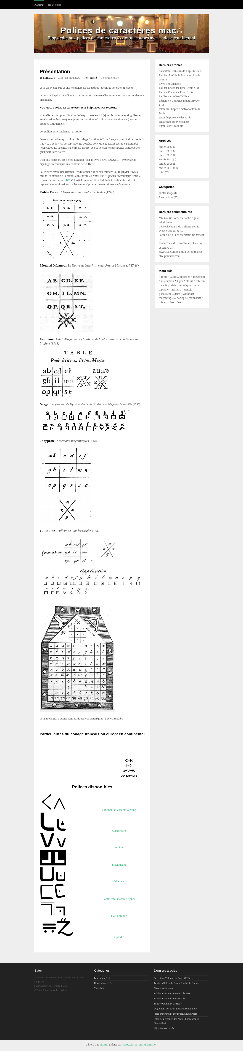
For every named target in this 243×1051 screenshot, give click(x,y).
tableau (200, 281)
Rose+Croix (176, 302)
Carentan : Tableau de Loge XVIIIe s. (180, 71)
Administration (148, 1044)
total (162, 172)
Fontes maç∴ (166, 193)
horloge (181, 298)
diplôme (164, 289)
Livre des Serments (170, 83)
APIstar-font (119, 830)
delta (177, 293)
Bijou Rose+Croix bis (171, 125)
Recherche (54, 4)
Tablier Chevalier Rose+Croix (176, 92)
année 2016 (165, 163)
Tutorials (99, 988)
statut (190, 281)
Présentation (55, 71)
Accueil (39, 4)
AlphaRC (119, 937)
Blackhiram (119, 864)
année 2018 (165, 155)
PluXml (104, 1044)
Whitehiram (119, 881)
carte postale (169, 285)
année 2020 (165, 146)
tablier (163, 302)
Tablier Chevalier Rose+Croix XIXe (179, 87)
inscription (168, 281)
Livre (173, 276)
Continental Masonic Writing (119, 809)
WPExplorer (130, 1044)
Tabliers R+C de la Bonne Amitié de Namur (176, 983)
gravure (176, 289)
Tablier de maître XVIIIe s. (174, 96)
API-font (119, 847)
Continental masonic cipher (119, 899)
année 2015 (165, 168)
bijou (180, 281)
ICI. (68, 180)
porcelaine (165, 293)
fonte (164, 276)
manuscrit (195, 298)
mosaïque (185, 285)
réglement (199, 276)
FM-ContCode (119, 915)
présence (185, 276)
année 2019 (165, 151)
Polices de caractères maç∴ (121, 30)
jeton (197, 285)
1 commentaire (110, 77)
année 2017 (165, 159)
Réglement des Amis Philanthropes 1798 (175, 1008)
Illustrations (166, 197)
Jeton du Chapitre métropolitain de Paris (175, 1013)
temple (188, 289)
